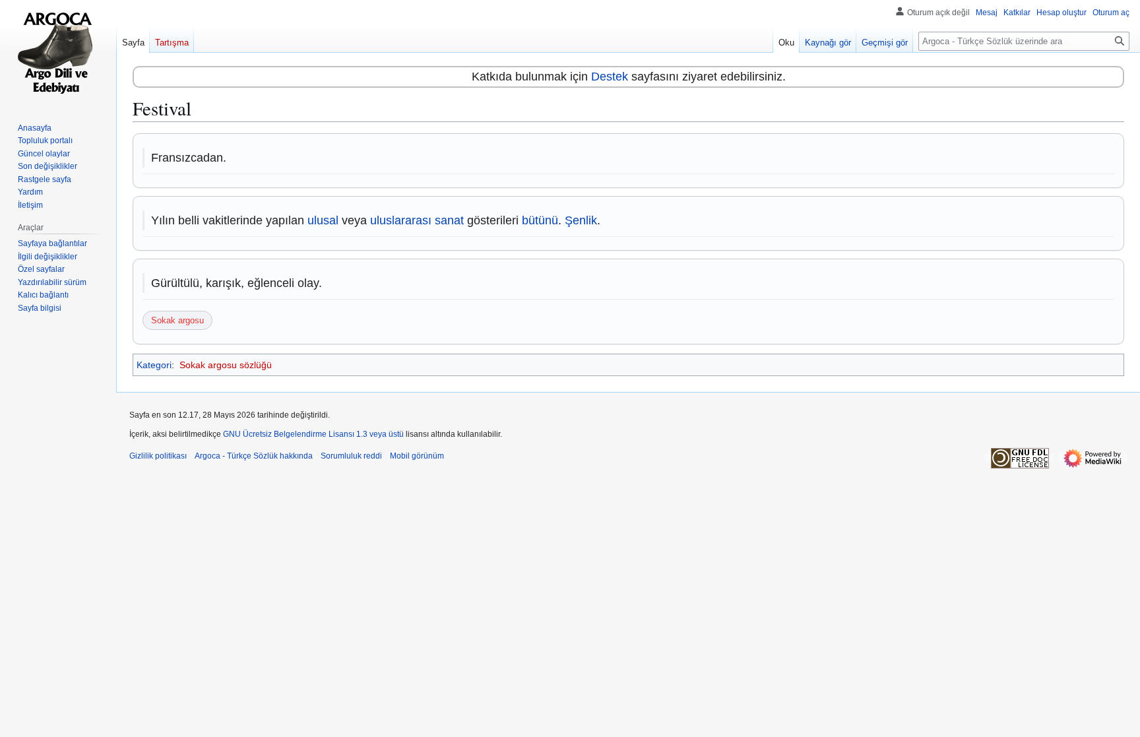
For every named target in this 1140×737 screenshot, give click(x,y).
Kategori (154, 365)
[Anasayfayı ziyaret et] (58, 53)
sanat (449, 220)
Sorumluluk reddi (351, 456)
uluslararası (400, 220)
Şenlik (581, 220)
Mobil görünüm (417, 456)
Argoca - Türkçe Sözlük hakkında (254, 456)
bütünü (540, 220)
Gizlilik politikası (158, 456)
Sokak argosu (177, 320)
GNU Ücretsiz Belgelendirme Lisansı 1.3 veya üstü (313, 434)
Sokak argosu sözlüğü (225, 365)
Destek (609, 76)
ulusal (322, 220)
